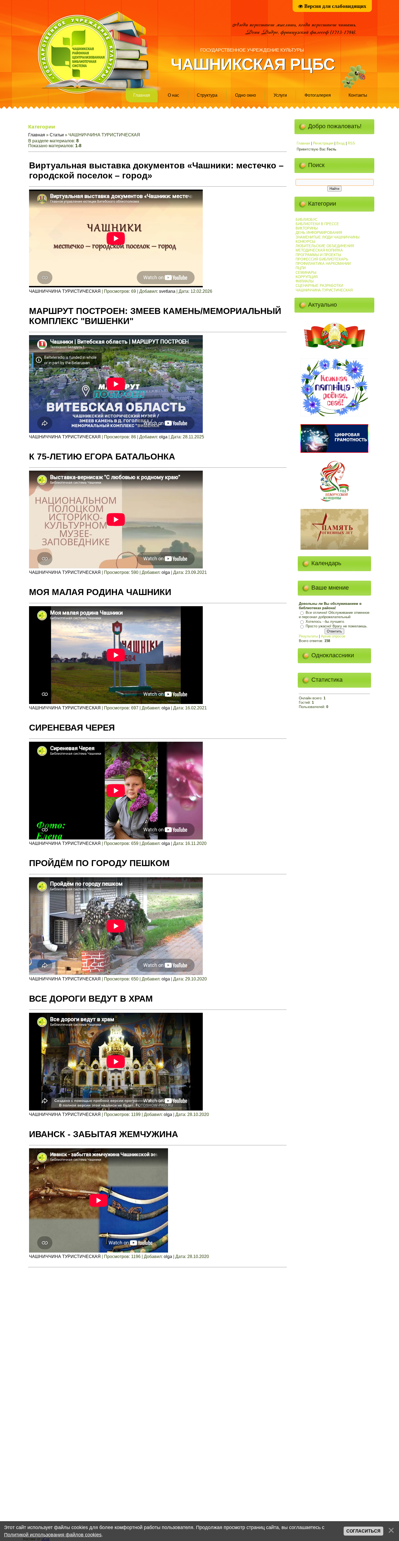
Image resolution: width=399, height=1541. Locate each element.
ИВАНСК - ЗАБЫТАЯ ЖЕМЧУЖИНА (103, 1134)
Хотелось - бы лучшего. (325, 621)
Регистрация (323, 143)
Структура (207, 95)
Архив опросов (333, 636)
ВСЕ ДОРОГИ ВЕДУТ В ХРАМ (91, 999)
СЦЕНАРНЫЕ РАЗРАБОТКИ (319, 286)
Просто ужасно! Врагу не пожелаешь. (337, 626)
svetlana (167, 291)
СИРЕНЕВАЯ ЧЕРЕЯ (72, 727)
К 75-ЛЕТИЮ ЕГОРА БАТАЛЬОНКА (102, 456)
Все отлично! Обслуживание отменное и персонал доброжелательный (334, 615)
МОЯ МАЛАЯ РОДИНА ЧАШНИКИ (100, 592)
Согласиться (363, 1531)
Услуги (280, 95)
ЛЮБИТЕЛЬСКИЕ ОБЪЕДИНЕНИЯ (325, 246)
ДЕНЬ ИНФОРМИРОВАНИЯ (319, 233)
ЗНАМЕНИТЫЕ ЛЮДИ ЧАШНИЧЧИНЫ (328, 237)
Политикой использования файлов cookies (53, 1534)
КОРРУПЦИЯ (307, 277)
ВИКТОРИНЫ (307, 228)
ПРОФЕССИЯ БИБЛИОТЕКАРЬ (322, 259)
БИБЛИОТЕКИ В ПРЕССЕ (317, 224)
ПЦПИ (301, 268)
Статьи (57, 135)
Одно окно (245, 95)
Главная (141, 95)
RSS (351, 143)
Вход (340, 143)
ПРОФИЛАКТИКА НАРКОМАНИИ (323, 264)
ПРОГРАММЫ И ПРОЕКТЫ (318, 255)
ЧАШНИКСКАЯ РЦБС (253, 64)
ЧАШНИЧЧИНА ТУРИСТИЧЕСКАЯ (65, 291)
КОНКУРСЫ (305, 242)
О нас (173, 95)
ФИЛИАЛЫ (305, 281)
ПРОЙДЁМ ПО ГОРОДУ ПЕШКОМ (99, 863)
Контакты (358, 95)
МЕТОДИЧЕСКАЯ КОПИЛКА (319, 250)
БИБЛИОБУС (307, 220)
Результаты (308, 636)
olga (163, 437)
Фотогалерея (318, 95)
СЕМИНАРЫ (306, 273)
